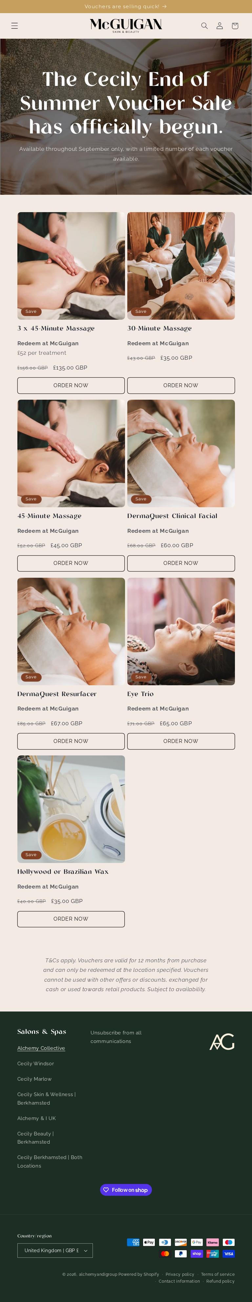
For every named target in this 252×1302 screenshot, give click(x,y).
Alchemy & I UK (36, 1118)
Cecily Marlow (34, 1079)
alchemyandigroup (98, 1274)
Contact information (179, 1281)
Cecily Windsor (35, 1063)
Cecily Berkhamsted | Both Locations (50, 1161)
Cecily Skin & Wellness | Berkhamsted (46, 1099)
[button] (14, 25)
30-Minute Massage (159, 329)
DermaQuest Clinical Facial (172, 516)
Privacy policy (180, 1274)
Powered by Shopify (138, 1274)
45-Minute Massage (49, 516)
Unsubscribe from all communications (116, 1037)
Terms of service (218, 1274)
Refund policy (220, 1281)
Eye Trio (140, 694)
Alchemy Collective (41, 1048)
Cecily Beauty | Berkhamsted (35, 1138)
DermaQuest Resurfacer (57, 694)
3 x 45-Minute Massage (56, 329)
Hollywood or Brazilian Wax (63, 872)
